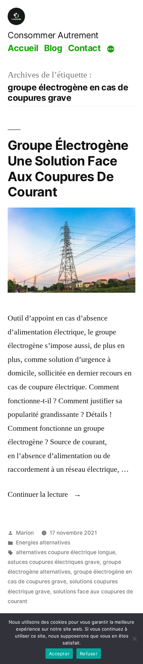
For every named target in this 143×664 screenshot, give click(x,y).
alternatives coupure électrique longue (65, 552)
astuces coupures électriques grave (54, 562)
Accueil (23, 48)
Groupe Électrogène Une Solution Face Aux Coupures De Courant (68, 168)
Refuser (89, 653)
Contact (84, 48)
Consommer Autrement (53, 35)
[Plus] (111, 49)
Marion (25, 532)
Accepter (59, 653)
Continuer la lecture (44, 494)
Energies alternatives (43, 542)
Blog (53, 48)
